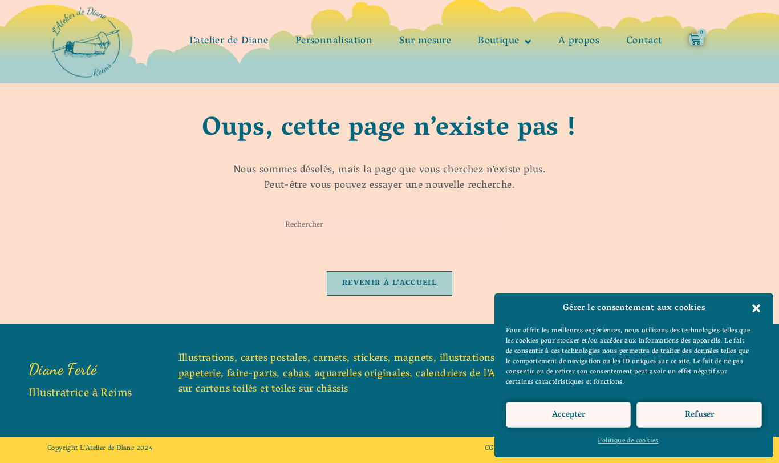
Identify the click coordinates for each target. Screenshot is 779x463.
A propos (578, 41)
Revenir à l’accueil (389, 283)
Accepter (568, 415)
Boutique (498, 41)
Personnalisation (333, 41)
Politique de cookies (628, 441)
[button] (756, 308)
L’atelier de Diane (229, 41)
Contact (644, 41)
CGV (491, 448)
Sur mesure (425, 41)
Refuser (699, 415)
